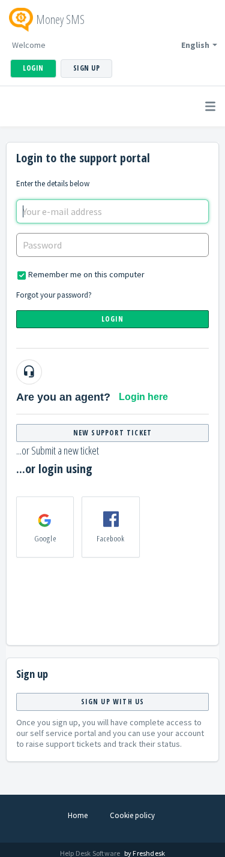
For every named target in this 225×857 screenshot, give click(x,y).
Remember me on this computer (86, 274)
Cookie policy (132, 815)
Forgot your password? (54, 295)
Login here (143, 397)
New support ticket (112, 433)
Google (45, 538)
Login (112, 319)
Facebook (111, 538)
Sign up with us (113, 701)
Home (78, 815)
